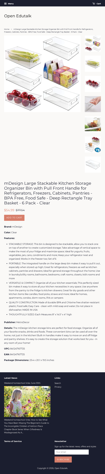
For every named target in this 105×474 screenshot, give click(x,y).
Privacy (58, 387)
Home (6, 29)
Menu (10, 3)
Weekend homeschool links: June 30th (22, 383)
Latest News (10, 378)
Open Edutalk (61, 468)
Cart (98, 3)
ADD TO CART (14, 217)
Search (58, 383)
